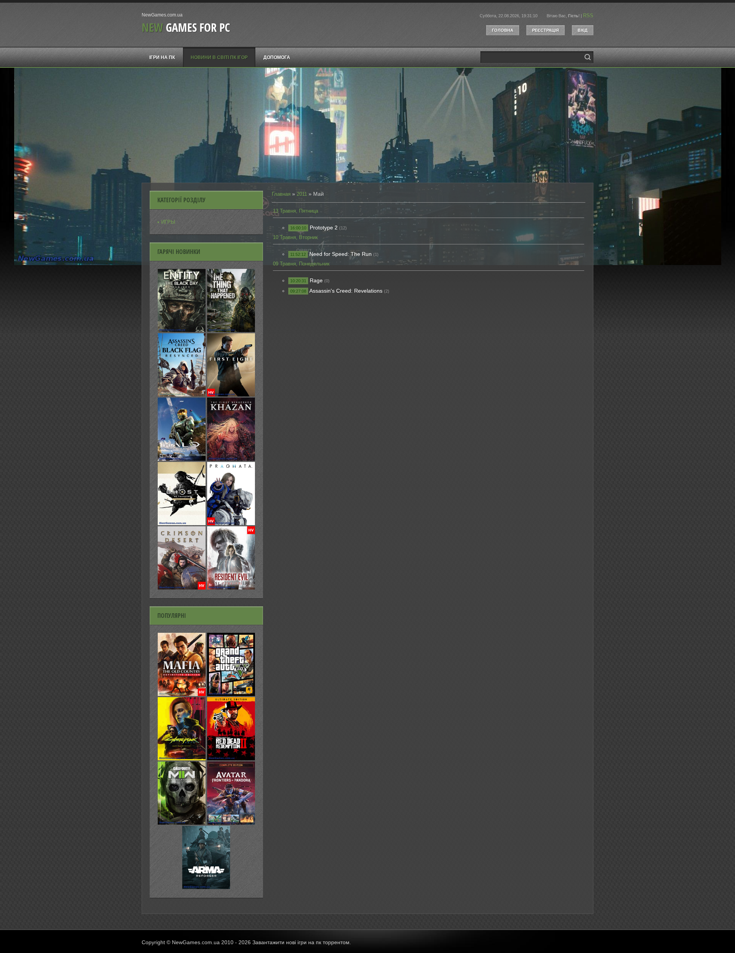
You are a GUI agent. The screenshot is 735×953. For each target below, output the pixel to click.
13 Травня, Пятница (295, 211)
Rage (316, 280)
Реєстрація (545, 30)
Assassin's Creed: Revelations (345, 291)
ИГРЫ (168, 222)
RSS (588, 15)
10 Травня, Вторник (295, 237)
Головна (502, 30)
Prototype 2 (324, 227)
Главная (281, 194)
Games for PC (186, 27)
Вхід (583, 30)
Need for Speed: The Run (340, 254)
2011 (302, 194)
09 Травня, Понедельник (301, 264)
